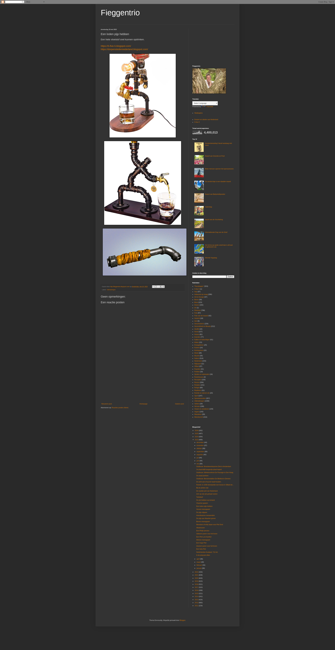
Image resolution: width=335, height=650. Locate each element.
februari (199, 565)
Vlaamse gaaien (202, 503)
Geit (195, 321)
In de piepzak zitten (203, 555)
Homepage (143, 404)
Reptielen (197, 390)
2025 (197, 433)
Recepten (197, 380)
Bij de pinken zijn (202, 488)
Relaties (197, 385)
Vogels (196, 412)
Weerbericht (198, 417)
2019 (197, 581)
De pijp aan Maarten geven (206, 518)
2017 (197, 587)
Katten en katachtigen (202, 340)
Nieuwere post (106, 404)
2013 (197, 600)
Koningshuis (198, 350)
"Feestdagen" (199, 286)
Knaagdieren (199, 345)
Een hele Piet (201, 549)
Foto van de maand (201, 316)
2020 (197, 578)
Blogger (182, 620)
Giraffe (196, 329)
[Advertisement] (143, 381)
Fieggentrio (120, 12)
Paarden (197, 369)
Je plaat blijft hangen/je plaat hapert (209, 469)
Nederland (198, 361)
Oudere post (179, 404)
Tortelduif (199, 497)
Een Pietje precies (202, 531)
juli (198, 458)
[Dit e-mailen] (153, 286)
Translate (209, 107)
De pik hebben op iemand (205, 500)
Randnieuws (198, 377)
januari (199, 568)
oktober (199, 448)
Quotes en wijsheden (201, 374)
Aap (195, 292)
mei (198, 464)
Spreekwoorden (200, 398)
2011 (197, 606)
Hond (196, 332)
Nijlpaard (197, 364)
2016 (197, 590)
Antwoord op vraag (201, 294)
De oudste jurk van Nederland (207, 491)
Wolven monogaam (203, 540)
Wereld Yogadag (211, 258)
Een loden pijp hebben (204, 506)
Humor (196, 334)
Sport (196, 396)
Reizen (196, 382)
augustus (200, 455)
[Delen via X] (158, 286)
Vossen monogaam (203, 509)
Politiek (197, 372)
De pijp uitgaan (201, 512)
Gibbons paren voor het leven (206, 534)
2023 (197, 440)
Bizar (196, 302)
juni (198, 461)
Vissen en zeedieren (201, 409)
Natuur (196, 358)
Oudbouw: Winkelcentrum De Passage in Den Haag (214, 472)
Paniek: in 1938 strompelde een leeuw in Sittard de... (215, 485)
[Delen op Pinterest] (163, 286)
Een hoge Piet (201, 543)
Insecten (197, 337)
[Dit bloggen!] (156, 286)
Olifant (196, 366)
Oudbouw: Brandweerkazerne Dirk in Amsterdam (213, 466)
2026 (197, 430)
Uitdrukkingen (111, 289)
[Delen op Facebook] (161, 286)
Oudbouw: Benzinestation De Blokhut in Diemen (213, 479)
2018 (197, 584)
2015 (197, 593)
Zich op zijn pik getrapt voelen (206, 494)
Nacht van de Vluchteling (214, 220)
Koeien (196, 348)
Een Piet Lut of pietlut (203, 537)
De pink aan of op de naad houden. (208, 482)
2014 (197, 596)
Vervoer (197, 406)
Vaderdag (208, 207)
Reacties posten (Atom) (120, 408)
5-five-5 (197, 122)
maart (199, 562)
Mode (196, 353)
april (198, 559)
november (200, 445)
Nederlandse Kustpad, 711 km (207, 552)
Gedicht (197, 318)
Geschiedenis (199, 324)
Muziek (196, 356)
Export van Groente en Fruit (215, 156)
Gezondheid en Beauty (202, 326)
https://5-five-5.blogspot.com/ (116, 46)
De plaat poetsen (202, 476)
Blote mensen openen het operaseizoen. (219, 169)
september (201, 452)
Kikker (196, 342)
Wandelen (198, 414)
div (195, 308)
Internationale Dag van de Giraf (216, 232)
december (200, 442)
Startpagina (198, 113)
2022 (197, 572)
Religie (196, 388)
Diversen (197, 310)
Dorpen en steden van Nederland (206, 119)
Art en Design (199, 297)
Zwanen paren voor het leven (206, 546)
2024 (197, 437)
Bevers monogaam (203, 521)
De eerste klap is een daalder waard (218, 181)
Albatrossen (200, 528)
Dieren (196, 305)
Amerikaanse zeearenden (205, 515)
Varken (196, 404)
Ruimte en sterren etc (202, 393)
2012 (197, 603)
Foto (195, 313)
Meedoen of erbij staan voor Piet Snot (209, 524)
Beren (196, 300)
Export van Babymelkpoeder (215, 194)
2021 (197, 575)
